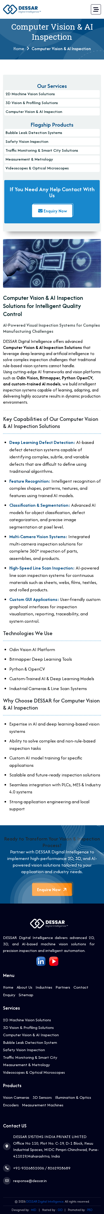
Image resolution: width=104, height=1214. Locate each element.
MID (33, 1210)
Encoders (11, 1105)
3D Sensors (42, 1097)
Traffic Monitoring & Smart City (30, 1057)
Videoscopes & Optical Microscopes (37, 168)
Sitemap (26, 995)
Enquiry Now (55, 211)
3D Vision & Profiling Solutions (32, 103)
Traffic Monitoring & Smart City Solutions (42, 150)
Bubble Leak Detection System (30, 1042)
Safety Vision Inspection (27, 141)
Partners (63, 987)
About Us (24, 987)
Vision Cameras (16, 1097)
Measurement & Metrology (29, 159)
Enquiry (9, 995)
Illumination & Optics (73, 1097)
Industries (44, 987)
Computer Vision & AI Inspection (34, 111)
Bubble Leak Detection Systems (34, 132)
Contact (80, 987)
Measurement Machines (42, 1105)
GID (60, 1210)
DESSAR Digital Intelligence (45, 1201)
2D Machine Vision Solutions (30, 94)
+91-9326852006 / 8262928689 (41, 1168)
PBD (90, 1210)
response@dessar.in (30, 1181)
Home (8, 987)
